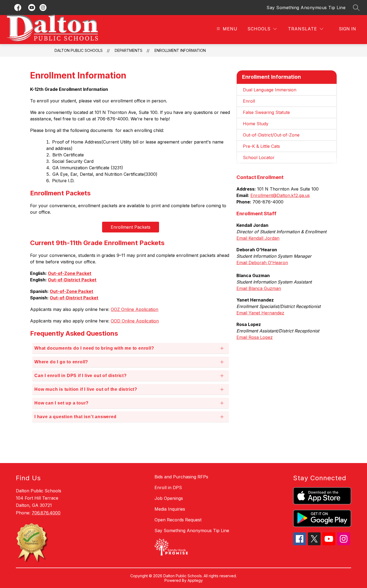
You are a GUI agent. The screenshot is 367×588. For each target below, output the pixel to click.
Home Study (255, 123)
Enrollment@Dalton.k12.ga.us (280, 195)
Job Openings (168, 498)
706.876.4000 (46, 512)
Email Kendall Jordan (257, 238)
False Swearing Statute (266, 112)
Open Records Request (178, 519)
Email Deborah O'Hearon (262, 262)
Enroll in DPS (168, 487)
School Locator (259, 157)
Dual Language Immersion (269, 89)
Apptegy (195, 580)
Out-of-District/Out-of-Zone (271, 135)
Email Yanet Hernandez (260, 312)
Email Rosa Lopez (254, 337)
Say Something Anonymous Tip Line (306, 7)
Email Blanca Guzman (258, 288)
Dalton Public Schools (79, 50)
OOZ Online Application (134, 309)
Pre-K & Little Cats (261, 146)
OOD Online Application (135, 321)
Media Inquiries (169, 509)
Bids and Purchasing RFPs (181, 476)
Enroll (249, 101)
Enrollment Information (180, 50)
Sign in (347, 28)
